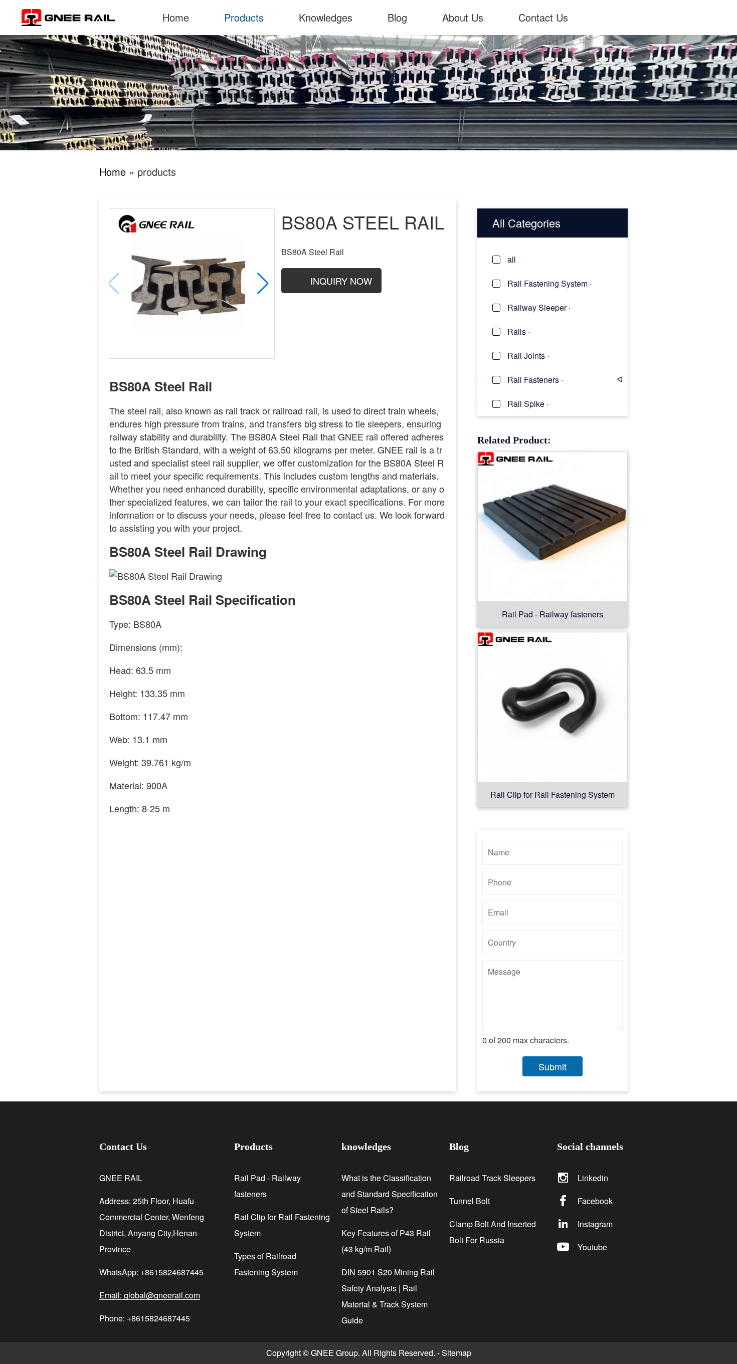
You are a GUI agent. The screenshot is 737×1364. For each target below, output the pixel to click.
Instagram (595, 1224)
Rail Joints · (528, 355)
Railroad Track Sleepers (492, 1178)
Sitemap (456, 1352)
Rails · (518, 331)
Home (175, 17)
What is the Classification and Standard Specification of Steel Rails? (389, 1194)
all (511, 259)
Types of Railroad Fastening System (266, 1264)
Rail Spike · (527, 403)
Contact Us (543, 17)
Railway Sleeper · (539, 307)
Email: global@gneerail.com (149, 1295)
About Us (462, 17)
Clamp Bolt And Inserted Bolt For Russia (492, 1232)
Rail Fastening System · (549, 283)
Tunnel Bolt (469, 1201)
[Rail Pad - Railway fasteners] (552, 526)
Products (244, 17)
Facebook (595, 1201)
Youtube (592, 1247)
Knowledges (325, 17)
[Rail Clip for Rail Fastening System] (552, 707)
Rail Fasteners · (535, 379)
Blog (397, 17)
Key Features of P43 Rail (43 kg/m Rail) (386, 1241)
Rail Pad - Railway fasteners (552, 614)
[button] (263, 284)
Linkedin (593, 1178)
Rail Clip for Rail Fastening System (552, 794)
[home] (83, 17)
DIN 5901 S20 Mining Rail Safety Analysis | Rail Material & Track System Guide (388, 1296)
